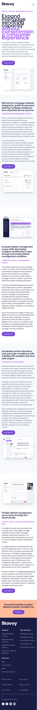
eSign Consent (24, 685)
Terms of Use (23, 679)
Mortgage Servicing (27, 637)
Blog (3, 662)
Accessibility (23, 690)
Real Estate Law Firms (27, 647)
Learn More (8, 166)
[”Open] (33, 5)
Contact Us (7, 63)
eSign (28, 530)
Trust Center (6, 690)
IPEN (20, 530)
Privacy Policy (6, 679)
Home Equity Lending (27, 640)
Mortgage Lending (26, 634)
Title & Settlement (26, 644)
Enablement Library (8, 672)
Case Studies (6, 665)
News (4, 668)
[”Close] (33, 3)
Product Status (7, 685)
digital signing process (27, 572)
